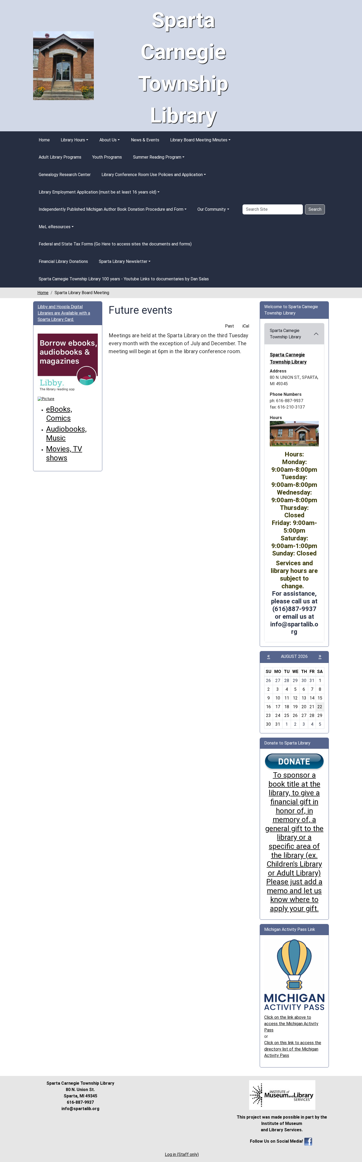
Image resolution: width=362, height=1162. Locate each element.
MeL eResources (54, 226)
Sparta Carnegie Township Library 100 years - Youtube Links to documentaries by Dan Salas (124, 278)
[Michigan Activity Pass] (294, 974)
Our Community (211, 209)
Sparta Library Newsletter (123, 261)
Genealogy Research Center (65, 174)
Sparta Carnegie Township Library (285, 333)
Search (314, 209)
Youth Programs (107, 157)
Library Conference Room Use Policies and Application (152, 174)
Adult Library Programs (60, 157)
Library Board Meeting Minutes (198, 139)
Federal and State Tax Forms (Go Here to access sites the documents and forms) (115, 243)
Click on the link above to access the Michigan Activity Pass (291, 1024)
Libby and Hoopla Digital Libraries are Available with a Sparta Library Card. (64, 313)
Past (229, 326)
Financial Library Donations (63, 261)
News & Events (145, 139)
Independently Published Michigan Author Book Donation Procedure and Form (111, 209)
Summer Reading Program (157, 157)
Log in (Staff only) (182, 1154)
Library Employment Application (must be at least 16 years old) (97, 192)
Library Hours (73, 139)
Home (44, 139)
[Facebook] (308, 1141)
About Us (108, 139)
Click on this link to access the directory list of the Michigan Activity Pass (292, 1049)
